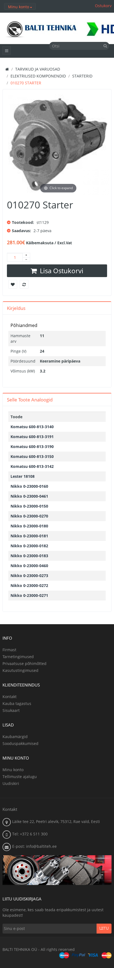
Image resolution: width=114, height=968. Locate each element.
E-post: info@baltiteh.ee (34, 846)
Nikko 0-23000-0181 (29, 535)
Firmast (9, 649)
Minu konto (13, 769)
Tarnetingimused (18, 656)
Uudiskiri (10, 783)
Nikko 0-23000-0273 (29, 575)
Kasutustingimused (20, 670)
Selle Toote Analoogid (30, 399)
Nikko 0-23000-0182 (29, 545)
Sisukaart (11, 710)
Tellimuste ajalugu (19, 776)
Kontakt (9, 696)
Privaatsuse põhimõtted (24, 663)
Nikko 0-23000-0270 (29, 516)
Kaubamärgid (15, 736)
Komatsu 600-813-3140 (32, 426)
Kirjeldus (16, 308)
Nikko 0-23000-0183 (29, 555)
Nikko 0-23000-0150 (29, 506)
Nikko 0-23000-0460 (29, 565)
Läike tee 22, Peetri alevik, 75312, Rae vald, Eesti (56, 821)
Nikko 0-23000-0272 (29, 585)
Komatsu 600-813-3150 (32, 456)
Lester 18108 (23, 476)
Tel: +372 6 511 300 (30, 833)
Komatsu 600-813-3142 (32, 466)
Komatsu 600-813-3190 (32, 446)
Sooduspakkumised (20, 743)
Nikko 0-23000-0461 (29, 496)
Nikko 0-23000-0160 (29, 486)
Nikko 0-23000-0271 (29, 595)
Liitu (104, 928)
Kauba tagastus (16, 703)
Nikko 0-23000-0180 (29, 526)
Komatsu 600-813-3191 (32, 436)
